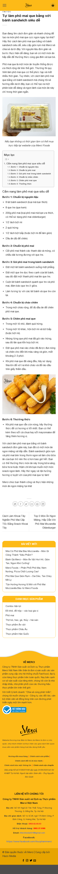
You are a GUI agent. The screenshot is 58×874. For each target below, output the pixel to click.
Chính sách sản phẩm (39, 756)
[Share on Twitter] (26, 503)
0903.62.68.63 (34, 824)
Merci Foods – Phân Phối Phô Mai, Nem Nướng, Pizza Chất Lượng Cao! (26, 569)
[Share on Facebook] (20, 503)
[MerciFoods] (29, 5)
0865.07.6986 (39, 828)
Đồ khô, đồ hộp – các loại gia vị (22, 610)
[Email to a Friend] (31, 503)
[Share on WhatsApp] (15, 503)
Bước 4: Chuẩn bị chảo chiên (24, 177)
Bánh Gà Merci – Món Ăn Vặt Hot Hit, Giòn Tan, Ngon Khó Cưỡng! (28, 561)
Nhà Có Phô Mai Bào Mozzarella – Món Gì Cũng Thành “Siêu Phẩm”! (27, 553)
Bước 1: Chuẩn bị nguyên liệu (25, 167)
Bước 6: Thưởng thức (21, 184)
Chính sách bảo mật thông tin (17, 765)
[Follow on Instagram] (27, 860)
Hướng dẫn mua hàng (18, 756)
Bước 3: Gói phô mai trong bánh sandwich (31, 173)
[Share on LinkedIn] (42, 503)
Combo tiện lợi (13, 606)
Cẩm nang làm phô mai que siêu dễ (25, 163)
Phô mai (10, 615)
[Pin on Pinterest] (37, 503)
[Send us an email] (34, 860)
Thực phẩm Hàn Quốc (17, 634)
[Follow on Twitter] (31, 860)
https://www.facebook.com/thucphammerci (29, 841)
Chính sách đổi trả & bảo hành (28, 761)
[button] (4, 5)
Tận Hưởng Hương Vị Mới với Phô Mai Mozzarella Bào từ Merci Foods (25, 586)
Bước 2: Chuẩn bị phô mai (23, 170)
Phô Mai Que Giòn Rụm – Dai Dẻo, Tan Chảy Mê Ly (29, 578)
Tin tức (6, 12)
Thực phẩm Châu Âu (16, 629)
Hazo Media (9, 856)
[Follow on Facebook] (23, 860)
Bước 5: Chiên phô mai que (24, 180)
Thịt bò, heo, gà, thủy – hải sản (22, 620)
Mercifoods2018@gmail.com (32, 833)
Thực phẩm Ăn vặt (16, 624)
